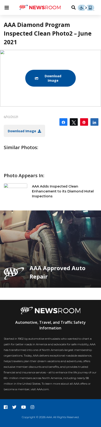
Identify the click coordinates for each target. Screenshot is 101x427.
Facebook (5, 407)
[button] (50, 78)
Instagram (32, 407)
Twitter (14, 407)
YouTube (23, 407)
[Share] (63, 121)
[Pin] (84, 121)
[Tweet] (74, 121)
